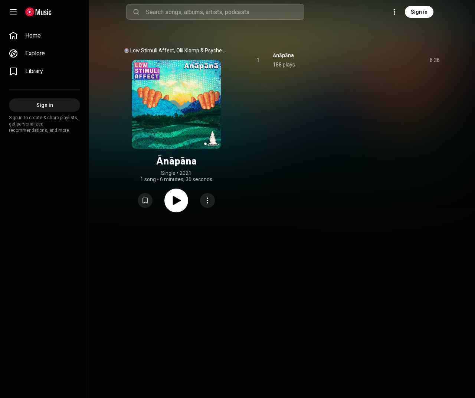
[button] (145, 200)
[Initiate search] (136, 12)
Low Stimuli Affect (152, 50)
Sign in (419, 12)
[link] (44, 36)
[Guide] (13, 11)
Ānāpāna (283, 55)
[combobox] (225, 11)
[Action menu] (207, 200)
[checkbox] (434, 60)
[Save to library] (145, 200)
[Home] (38, 11)
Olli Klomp (187, 50)
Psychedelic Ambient (216, 50)
